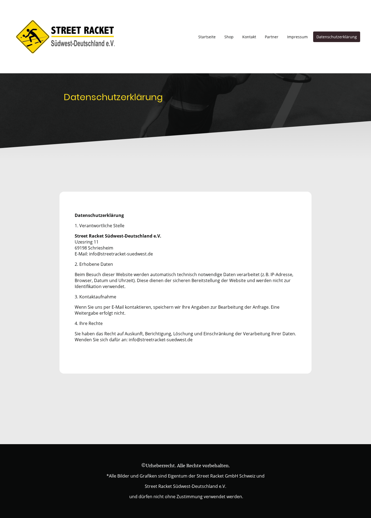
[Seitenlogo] (65, 36)
